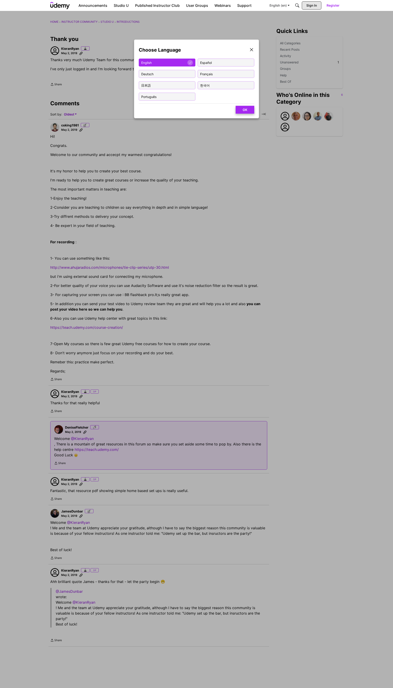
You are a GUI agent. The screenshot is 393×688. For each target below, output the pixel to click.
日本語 (146, 85)
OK (245, 110)
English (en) (278, 5)
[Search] (297, 5)
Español (206, 62)
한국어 (205, 85)
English (146, 62)
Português (148, 96)
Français (206, 74)
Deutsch (147, 74)
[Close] (251, 50)
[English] (60, 5)
